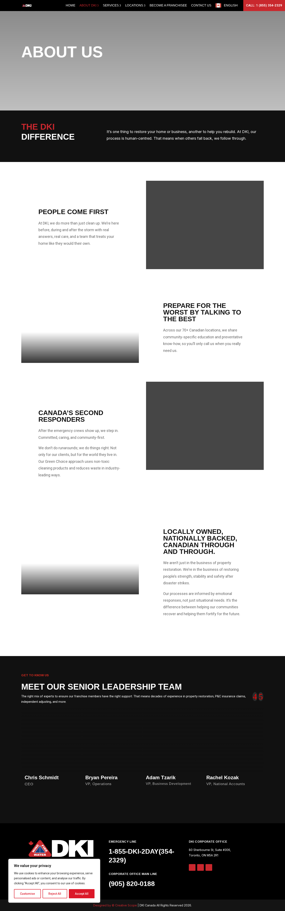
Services (111, 5)
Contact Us (201, 5)
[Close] (95, 862)
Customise (27, 893)
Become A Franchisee (168, 5)
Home (70, 5)
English (231, 5)
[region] (54, 881)
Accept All (81, 893)
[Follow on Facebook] (209, 867)
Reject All (54, 893)
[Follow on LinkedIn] (192, 867)
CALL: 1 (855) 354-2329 (264, 5)
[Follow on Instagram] (200, 867)
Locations (134, 5)
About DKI (87, 5)
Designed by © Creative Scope (115, 905)
